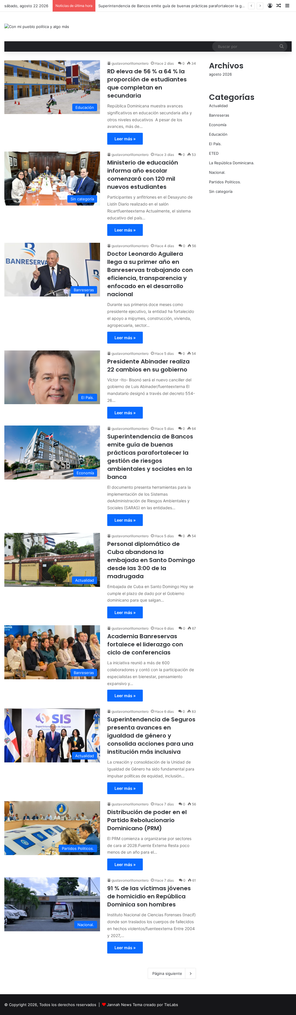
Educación (218, 134)
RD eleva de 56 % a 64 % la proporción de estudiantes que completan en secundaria (147, 83)
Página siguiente (167, 973)
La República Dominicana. (231, 163)
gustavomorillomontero (130, 63)
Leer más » (125, 138)
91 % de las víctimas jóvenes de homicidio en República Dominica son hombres (149, 896)
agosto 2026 (220, 74)
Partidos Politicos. (225, 182)
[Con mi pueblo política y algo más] (36, 26)
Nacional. (217, 172)
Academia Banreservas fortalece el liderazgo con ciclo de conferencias (145, 644)
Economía (217, 124)
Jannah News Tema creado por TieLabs (142, 1004)
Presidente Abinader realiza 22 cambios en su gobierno (148, 365)
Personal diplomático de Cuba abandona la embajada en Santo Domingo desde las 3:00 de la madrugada (151, 560)
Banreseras (219, 115)
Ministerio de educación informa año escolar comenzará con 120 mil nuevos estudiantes (142, 174)
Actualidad (218, 105)
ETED (214, 153)
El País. (215, 143)
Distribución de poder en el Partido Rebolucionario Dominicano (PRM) (147, 820)
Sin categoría (220, 191)
